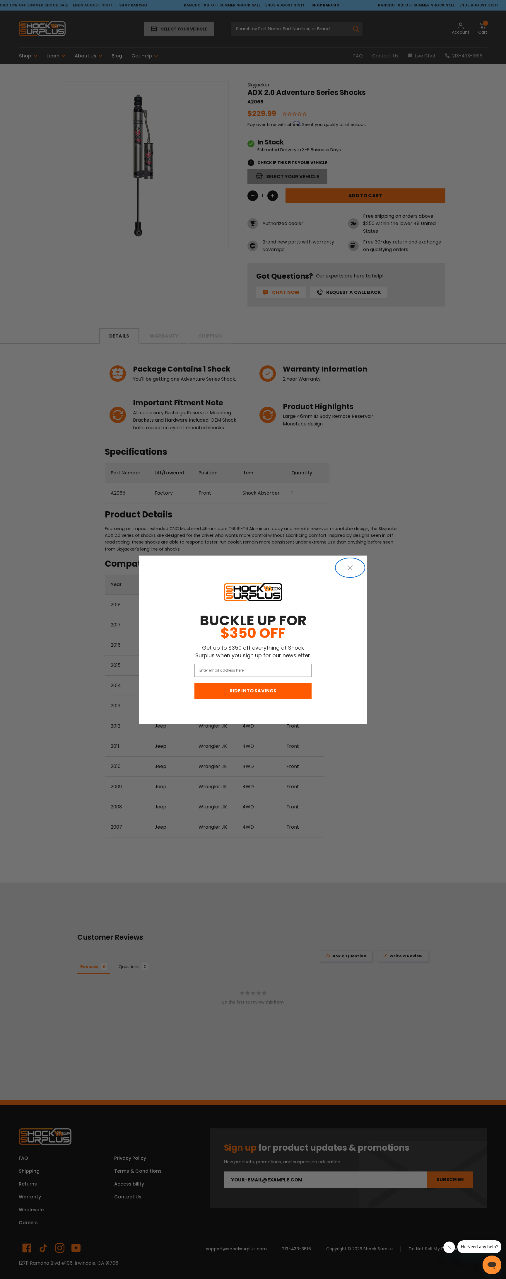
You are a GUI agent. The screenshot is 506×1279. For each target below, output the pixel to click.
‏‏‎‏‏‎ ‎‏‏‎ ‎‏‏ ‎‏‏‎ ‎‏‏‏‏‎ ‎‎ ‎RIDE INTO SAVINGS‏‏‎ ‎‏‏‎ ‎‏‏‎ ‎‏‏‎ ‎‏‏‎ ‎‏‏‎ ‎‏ (253, 690)
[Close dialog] (350, 568)
